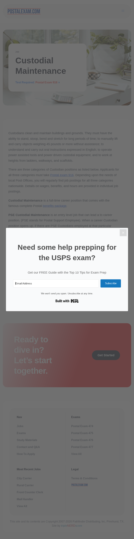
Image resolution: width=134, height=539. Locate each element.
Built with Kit (67, 301)
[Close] (123, 232)
